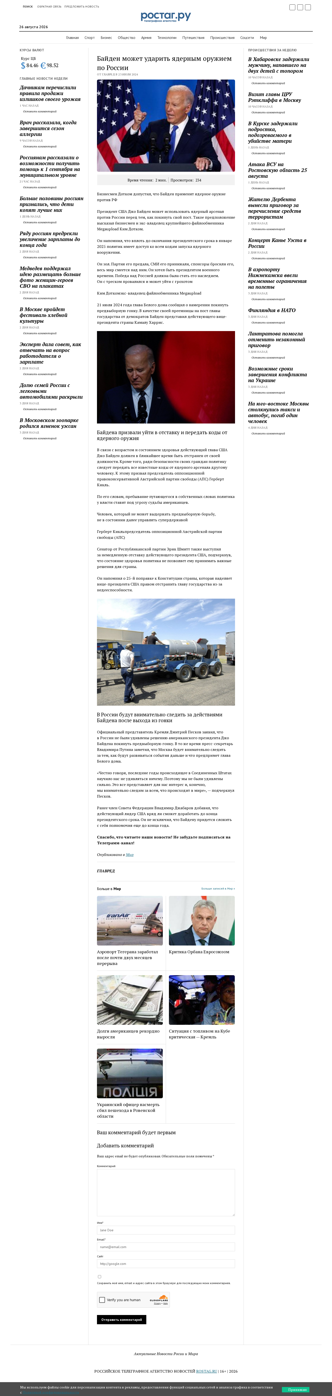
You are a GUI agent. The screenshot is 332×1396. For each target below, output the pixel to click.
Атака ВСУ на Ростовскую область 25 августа (277, 170)
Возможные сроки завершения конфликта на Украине (277, 374)
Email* (101, 1239)
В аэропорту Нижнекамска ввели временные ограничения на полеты (277, 278)
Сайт (100, 1256)
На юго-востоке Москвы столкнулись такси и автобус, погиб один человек (278, 412)
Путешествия (193, 37)
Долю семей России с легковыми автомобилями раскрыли (51, 391)
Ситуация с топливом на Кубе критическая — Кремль (199, 1034)
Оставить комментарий (39, 111)
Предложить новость (81, 6)
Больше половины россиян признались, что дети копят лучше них (51, 204)
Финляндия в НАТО (272, 310)
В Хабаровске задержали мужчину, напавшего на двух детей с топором (278, 65)
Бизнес (106, 37)
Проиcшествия (222, 37)
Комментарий (106, 1166)
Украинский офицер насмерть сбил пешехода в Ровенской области (128, 1110)
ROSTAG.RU (206, 1371)
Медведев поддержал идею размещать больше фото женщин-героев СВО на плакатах (50, 277)
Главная (72, 37)
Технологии (166, 37)
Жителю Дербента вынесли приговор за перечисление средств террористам (274, 208)
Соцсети (247, 37)
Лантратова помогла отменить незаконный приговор (276, 339)
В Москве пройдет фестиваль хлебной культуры (43, 315)
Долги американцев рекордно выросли (128, 1034)
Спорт (90, 37)
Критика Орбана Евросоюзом (199, 952)
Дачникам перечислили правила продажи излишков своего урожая (50, 93)
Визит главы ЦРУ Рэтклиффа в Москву (274, 97)
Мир (263, 37)
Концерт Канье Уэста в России (277, 243)
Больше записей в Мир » (218, 888)
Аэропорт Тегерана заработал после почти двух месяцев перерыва (127, 957)
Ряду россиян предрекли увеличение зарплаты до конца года (50, 239)
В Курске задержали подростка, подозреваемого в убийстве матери (272, 132)
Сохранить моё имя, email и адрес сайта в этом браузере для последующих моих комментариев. (164, 1283)
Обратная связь (49, 6)
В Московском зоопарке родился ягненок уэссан (49, 423)
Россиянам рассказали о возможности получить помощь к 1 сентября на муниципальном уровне (50, 166)
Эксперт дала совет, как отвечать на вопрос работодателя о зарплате (50, 353)
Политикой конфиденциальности (51, 1392)
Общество (126, 37)
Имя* (100, 1223)
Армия (146, 37)
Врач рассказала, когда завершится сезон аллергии (48, 128)
